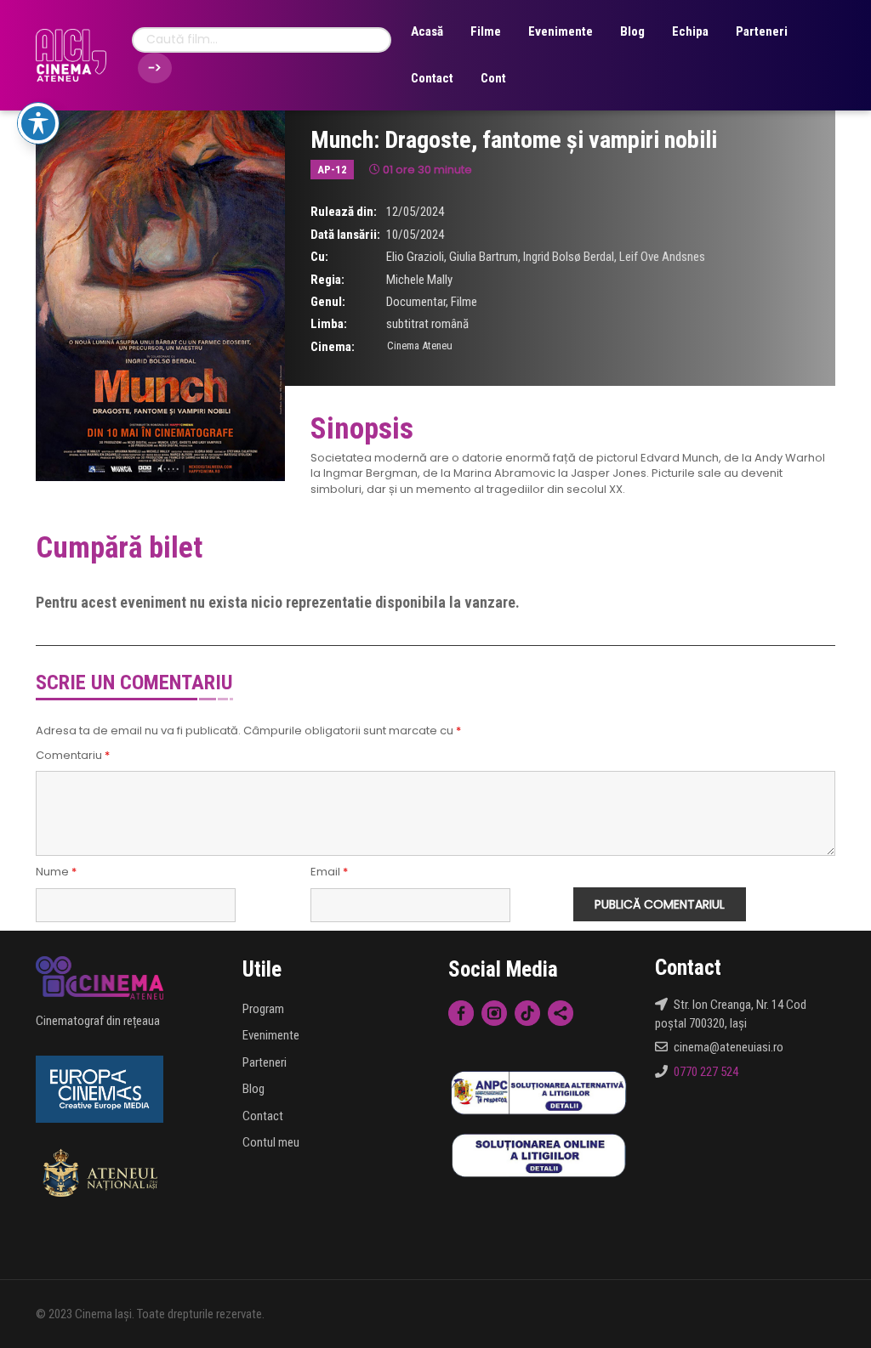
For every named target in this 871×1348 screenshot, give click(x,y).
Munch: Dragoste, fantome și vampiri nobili (513, 140)
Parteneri (762, 31)
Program (263, 1009)
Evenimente (560, 31)
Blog (632, 31)
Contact (432, 78)
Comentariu (73, 755)
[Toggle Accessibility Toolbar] (38, 123)
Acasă (427, 31)
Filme (485, 31)
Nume (56, 872)
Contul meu (270, 1142)
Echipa (690, 31)
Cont (493, 78)
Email (329, 872)
